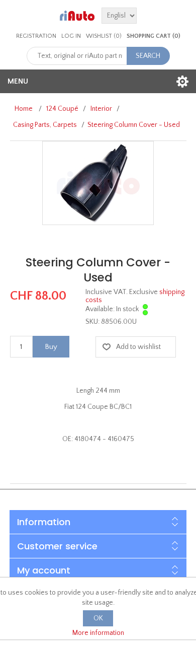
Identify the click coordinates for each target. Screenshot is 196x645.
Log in (71, 36)
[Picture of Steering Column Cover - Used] (98, 183)
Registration (36, 36)
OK (98, 618)
